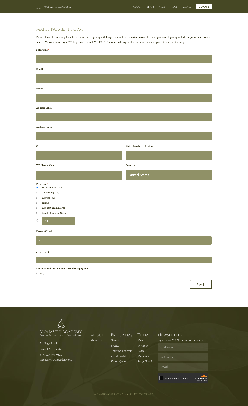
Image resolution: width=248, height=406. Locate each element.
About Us (96, 340)
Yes (42, 274)
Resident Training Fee (53, 208)
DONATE (204, 6)
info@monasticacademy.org (56, 360)
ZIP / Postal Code (45, 165)
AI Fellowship (119, 356)
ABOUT (137, 7)
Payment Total (44, 231)
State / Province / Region (139, 146)
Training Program (121, 351)
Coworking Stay (50, 193)
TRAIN (174, 7)
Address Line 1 (44, 107)
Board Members (143, 353)
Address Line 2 (44, 127)
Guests (115, 340)
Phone (39, 88)
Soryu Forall (144, 361)
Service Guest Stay (52, 187)
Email (40, 69)
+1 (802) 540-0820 (51, 355)
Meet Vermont (142, 343)
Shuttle (45, 203)
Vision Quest (118, 361)
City (38, 146)
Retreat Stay (48, 198)
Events (115, 346)
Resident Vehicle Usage (54, 213)
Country (130, 165)
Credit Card (42, 252)
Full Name (42, 49)
